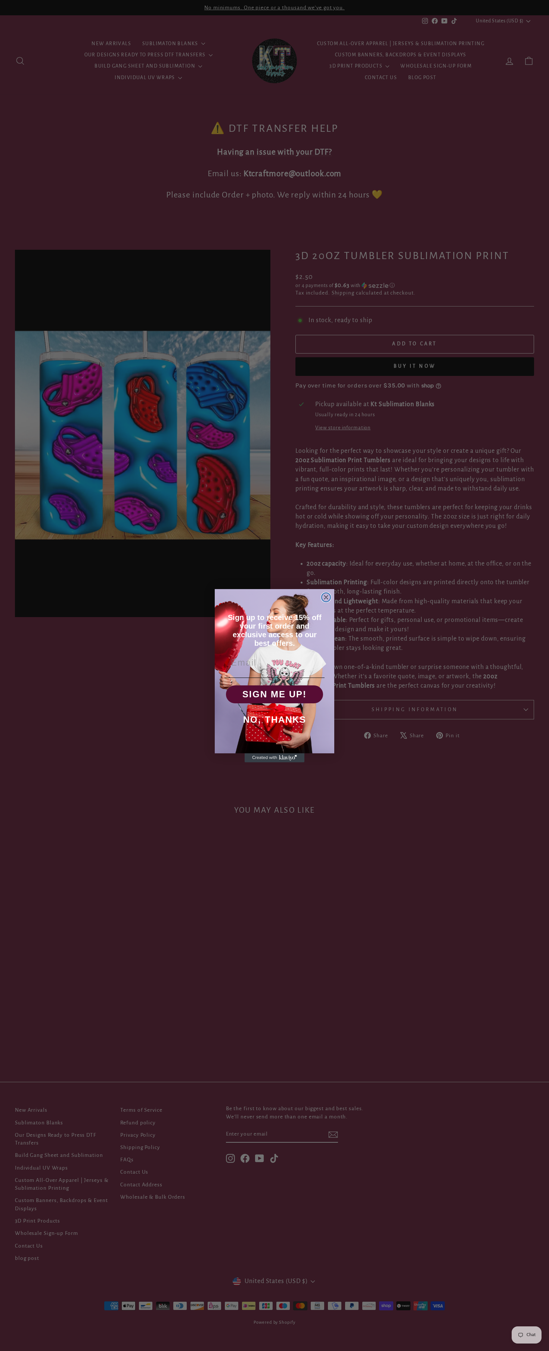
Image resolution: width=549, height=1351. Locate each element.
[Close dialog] (326, 597)
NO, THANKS (274, 720)
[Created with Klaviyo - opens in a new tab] (274, 757)
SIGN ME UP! (274, 694)
